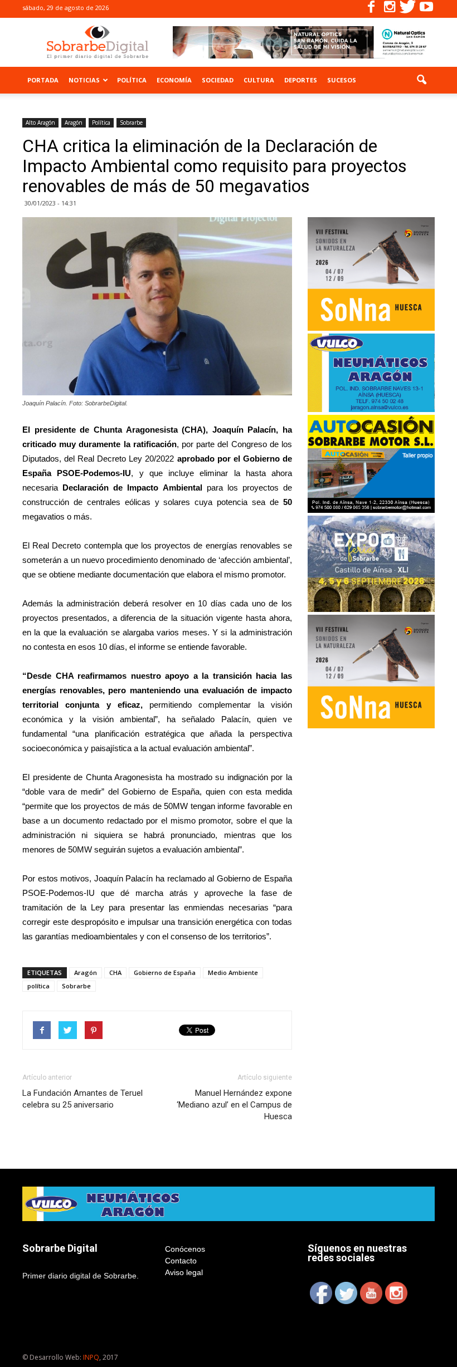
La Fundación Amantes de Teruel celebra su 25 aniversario (82, 1099)
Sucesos (341, 80)
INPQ (91, 1357)
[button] (421, 80)
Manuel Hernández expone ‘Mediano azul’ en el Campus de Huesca (234, 1104)
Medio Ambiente (233, 972)
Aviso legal (184, 1272)
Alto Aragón (40, 122)
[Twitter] (408, 9)
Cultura (259, 80)
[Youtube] (426, 9)
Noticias (84, 80)
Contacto (181, 1260)
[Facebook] (371, 9)
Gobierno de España (165, 972)
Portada (43, 80)
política (38, 986)
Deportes (300, 80)
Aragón (73, 122)
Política (132, 80)
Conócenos (185, 1248)
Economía (174, 80)
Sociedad (218, 80)
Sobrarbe (131, 122)
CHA (115, 972)
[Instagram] (389, 9)
